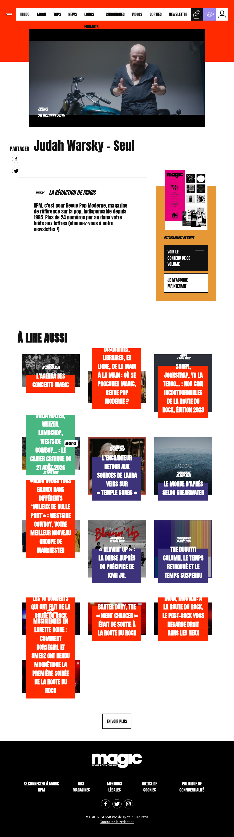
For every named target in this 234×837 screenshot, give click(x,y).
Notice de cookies (149, 787)
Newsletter (178, 14)
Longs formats (91, 16)
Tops (57, 14)
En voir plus (117, 721)
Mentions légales (114, 787)
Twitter (16, 171)
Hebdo (24, 14)
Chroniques (115, 14)
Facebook (16, 159)
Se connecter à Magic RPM (41, 787)
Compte (222, 14)
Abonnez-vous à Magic (209, 14)
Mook (41, 14)
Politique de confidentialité (191, 787)
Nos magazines (81, 787)
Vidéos (137, 14)
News (72, 14)
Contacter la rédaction (117, 822)
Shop (197, 14)
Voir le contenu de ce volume (179, 258)
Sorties (156, 14)
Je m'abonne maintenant (178, 283)
